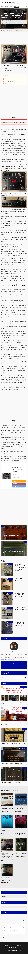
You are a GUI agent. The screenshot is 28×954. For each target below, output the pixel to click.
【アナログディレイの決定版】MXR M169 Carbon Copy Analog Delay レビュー (20, 855)
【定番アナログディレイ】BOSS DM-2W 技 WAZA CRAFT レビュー (20, 833)
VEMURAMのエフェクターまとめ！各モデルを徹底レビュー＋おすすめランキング (13, 702)
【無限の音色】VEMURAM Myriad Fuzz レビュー (11, 782)
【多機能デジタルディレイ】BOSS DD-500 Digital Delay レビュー (7, 810)
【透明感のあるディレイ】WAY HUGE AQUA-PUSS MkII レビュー (6, 832)
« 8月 (4, 937)
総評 (4, 83)
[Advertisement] (14, 37)
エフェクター (16, 6)
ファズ (25, 767)
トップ (6, 945)
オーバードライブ (23, 748)
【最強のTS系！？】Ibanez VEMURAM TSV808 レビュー (13, 763)
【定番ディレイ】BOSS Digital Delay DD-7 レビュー (7, 882)
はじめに (7, 6)
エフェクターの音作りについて (10, 81)
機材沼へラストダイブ (17, 950)
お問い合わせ (20, 945)
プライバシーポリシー (14, 947)
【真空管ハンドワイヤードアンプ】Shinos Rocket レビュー (13, 743)
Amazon (15, 481)
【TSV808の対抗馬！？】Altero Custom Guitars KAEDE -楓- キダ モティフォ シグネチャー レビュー (21, 567)
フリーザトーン (15, 23)
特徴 (4, 79)
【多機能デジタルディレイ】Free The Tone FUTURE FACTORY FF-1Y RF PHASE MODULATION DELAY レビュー (7, 857)
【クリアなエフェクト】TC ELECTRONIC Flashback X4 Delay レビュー (21, 810)
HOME (3, 30)
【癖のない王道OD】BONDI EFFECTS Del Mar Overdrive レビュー (20, 580)
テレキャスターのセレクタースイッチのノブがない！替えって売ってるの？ (13, 723)
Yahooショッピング (17, 486)
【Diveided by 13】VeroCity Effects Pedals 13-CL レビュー (21, 624)
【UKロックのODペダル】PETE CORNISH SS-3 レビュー (21, 609)
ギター (11, 6)
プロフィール (12, 945)
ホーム (2, 6)
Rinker (16, 474)
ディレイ (10, 22)
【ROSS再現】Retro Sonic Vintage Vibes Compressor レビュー (20, 594)
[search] (25, 677)
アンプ (22, 6)
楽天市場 (15, 483)
